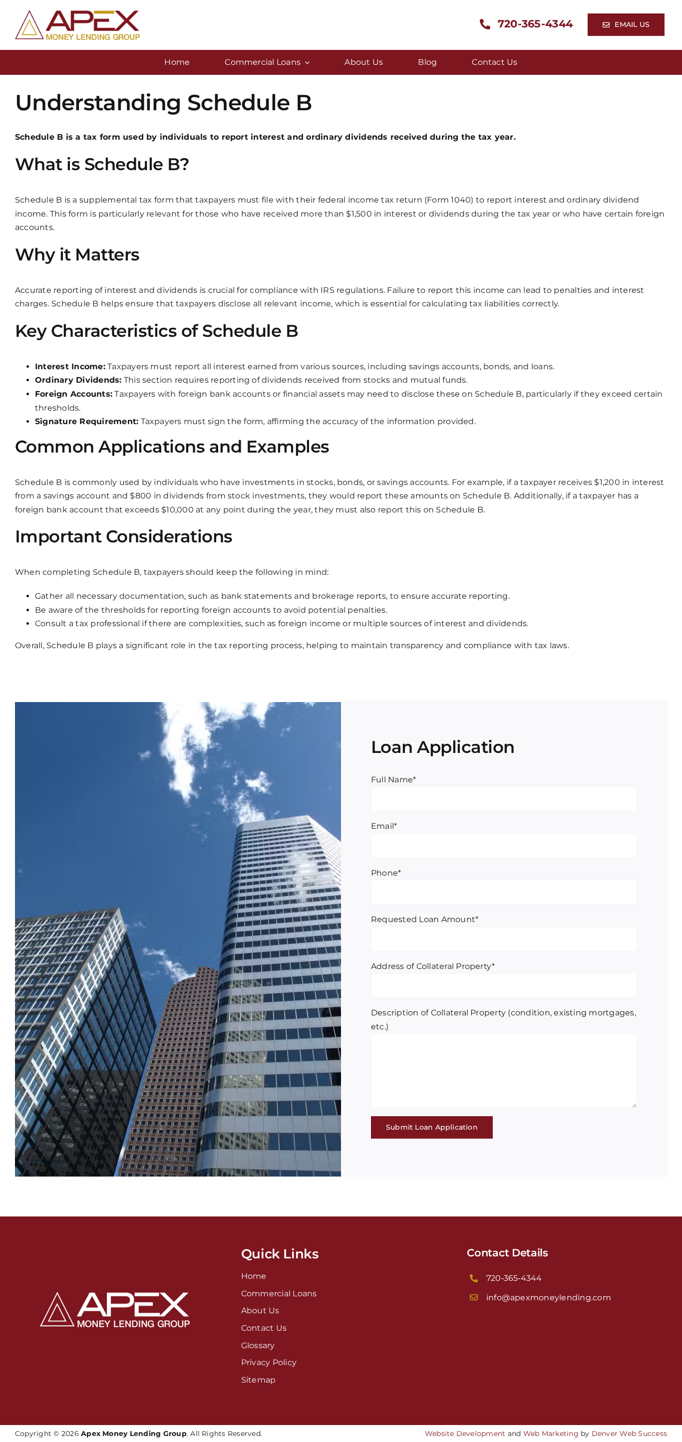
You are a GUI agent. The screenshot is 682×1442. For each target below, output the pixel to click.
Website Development (465, 1433)
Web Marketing (551, 1433)
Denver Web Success (629, 1433)
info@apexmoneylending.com (548, 1297)
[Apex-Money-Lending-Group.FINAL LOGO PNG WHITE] (115, 1295)
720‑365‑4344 (514, 1278)
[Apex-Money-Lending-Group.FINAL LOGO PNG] (77, 13)
